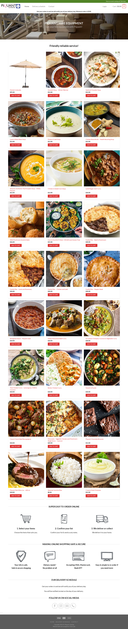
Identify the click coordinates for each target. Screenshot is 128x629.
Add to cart (15, 95)
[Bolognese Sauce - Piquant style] (26, 318)
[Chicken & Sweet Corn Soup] (64, 168)
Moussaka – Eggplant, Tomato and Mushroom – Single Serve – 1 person (63, 440)
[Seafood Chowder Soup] (102, 70)
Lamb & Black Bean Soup (18, 139)
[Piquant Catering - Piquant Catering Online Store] (10, 6)
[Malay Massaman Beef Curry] (64, 318)
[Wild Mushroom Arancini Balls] (26, 219)
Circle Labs (72, 626)
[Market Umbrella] (26, 70)
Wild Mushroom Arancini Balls (20, 240)
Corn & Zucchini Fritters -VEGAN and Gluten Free (64, 240)
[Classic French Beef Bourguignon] (26, 419)
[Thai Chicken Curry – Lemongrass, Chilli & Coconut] (26, 368)
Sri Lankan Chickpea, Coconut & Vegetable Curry (101, 338)
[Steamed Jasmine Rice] (64, 470)
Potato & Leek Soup (54, 139)
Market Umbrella (15, 90)
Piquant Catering (69, 624)
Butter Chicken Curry (55, 388)
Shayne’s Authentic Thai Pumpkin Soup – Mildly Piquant (25, 189)
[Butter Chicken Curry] (64, 368)
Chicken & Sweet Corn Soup (57, 189)
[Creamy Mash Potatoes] (102, 470)
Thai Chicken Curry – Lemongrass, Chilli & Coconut (23, 389)
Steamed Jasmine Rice (55, 490)
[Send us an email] (67, 606)
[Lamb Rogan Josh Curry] (102, 168)
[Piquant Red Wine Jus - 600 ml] (26, 470)
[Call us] (73, 606)
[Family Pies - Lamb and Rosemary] (26, 269)
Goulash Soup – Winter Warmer (58, 90)
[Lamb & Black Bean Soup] (26, 119)
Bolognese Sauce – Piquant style (20, 338)
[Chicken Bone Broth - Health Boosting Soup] (102, 119)
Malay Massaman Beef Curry (57, 338)
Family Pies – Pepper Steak (94, 289)
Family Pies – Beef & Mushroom (96, 240)
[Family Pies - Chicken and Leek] (64, 269)
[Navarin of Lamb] (102, 368)
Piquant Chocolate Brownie (94, 439)
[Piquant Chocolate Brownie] (102, 419)
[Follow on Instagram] (61, 606)
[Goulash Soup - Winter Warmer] (64, 70)
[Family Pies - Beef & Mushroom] (102, 219)
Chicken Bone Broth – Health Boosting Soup (100, 139)
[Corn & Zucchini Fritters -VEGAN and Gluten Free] (64, 219)
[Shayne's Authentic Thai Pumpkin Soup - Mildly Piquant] (26, 168)
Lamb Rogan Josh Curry (93, 189)
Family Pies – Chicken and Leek (58, 289)
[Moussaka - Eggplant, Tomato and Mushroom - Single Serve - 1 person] (64, 419)
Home (27, 6)
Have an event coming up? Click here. (116, 1)
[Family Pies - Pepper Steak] (102, 269)
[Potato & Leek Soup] (64, 119)
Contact (51, 6)
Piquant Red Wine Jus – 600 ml (20, 490)
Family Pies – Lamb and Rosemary (21, 289)
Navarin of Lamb (91, 388)
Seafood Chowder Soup (93, 90)
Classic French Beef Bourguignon (20, 439)
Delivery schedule (38, 6)
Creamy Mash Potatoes (93, 490)
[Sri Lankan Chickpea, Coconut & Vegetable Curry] (102, 318)
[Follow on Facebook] (55, 606)
